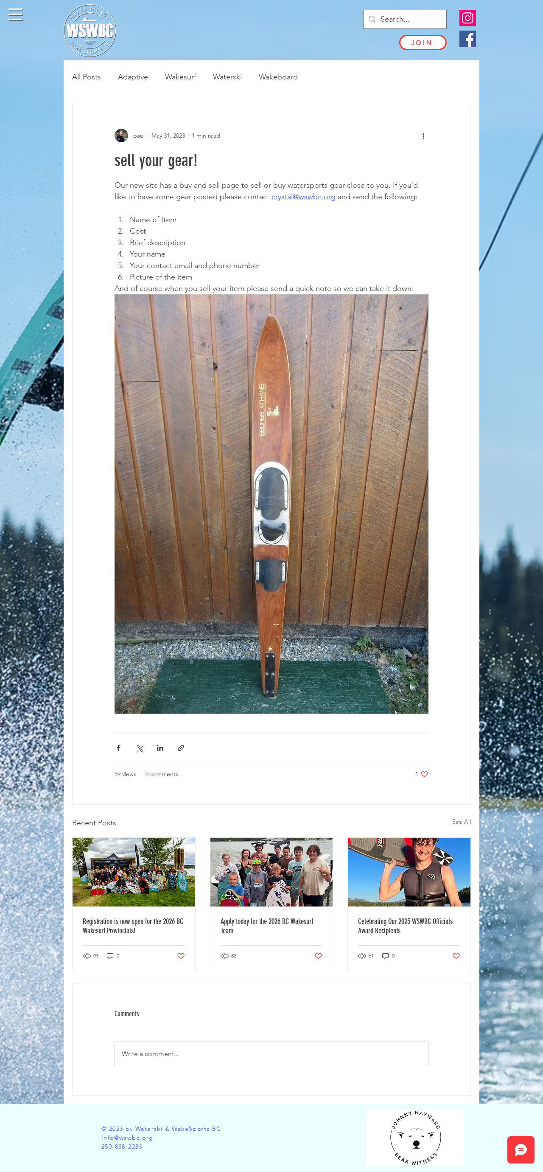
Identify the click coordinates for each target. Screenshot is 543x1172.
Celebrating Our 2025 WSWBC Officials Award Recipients (405, 926)
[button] (15, 14)
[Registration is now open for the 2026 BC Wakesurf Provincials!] (134, 872)
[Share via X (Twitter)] (139, 748)
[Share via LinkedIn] (160, 748)
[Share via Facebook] (119, 748)
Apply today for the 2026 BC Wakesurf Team (267, 926)
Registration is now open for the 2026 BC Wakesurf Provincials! (133, 926)
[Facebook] (467, 39)
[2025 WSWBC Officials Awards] (409, 872)
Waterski (227, 77)
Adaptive (133, 77)
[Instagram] (467, 18)
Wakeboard (278, 77)
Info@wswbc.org (127, 1137)
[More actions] (423, 135)
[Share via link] (181, 748)
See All (461, 821)
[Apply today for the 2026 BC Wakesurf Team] (271, 872)
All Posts (86, 77)
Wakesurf (180, 77)
